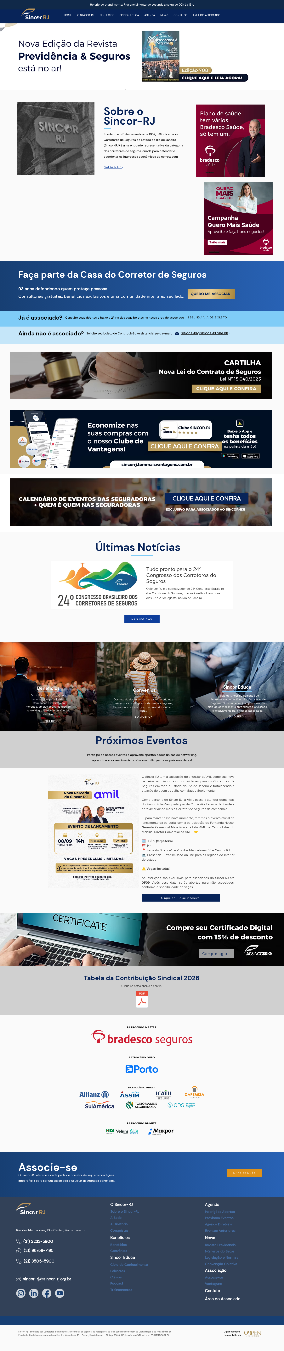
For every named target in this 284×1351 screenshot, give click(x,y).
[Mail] (176, 333)
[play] (281, 86)
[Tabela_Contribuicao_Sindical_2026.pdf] (142, 1000)
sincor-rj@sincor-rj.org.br (47, 1279)
